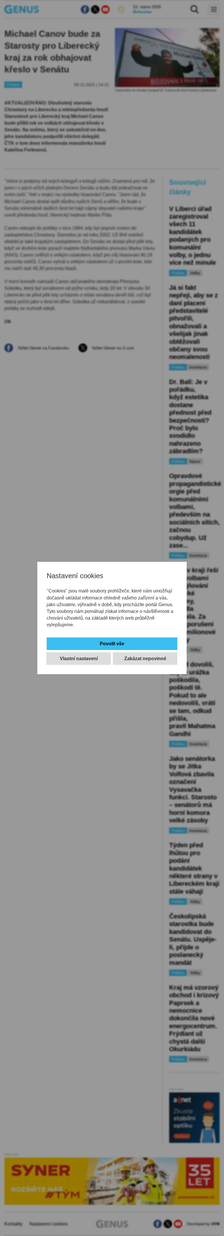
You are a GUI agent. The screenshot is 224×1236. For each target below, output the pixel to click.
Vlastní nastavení (79, 658)
